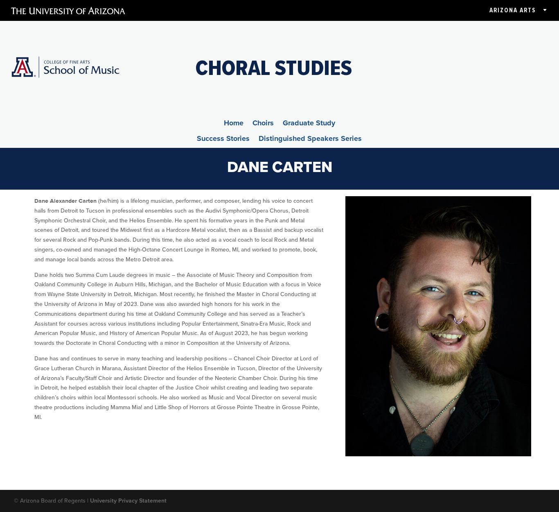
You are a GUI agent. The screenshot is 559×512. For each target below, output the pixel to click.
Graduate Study (309, 124)
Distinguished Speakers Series (310, 140)
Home (233, 124)
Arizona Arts (512, 10)
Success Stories (223, 140)
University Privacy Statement (128, 500)
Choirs (263, 124)
